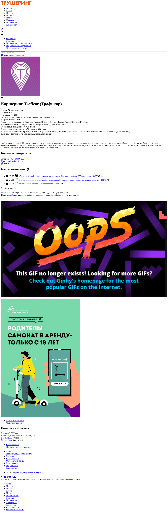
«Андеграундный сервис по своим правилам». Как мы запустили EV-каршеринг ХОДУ (58, 176)
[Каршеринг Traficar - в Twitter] (5, 163)
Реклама (10, 41)
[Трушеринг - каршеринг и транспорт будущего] (16, 4)
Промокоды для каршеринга (19, 43)
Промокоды (11, 22)
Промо (9, 18)
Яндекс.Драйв (7, 435)
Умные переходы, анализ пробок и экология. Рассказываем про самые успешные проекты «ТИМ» (63, 180)
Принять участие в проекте (18, 447)
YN (19, 479)
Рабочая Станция (72, 479)
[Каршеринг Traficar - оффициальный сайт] (2, 163)
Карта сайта (11, 468)
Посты (9, 8)
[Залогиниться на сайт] (2, 29)
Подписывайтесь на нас (12, 195)
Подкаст (10, 15)
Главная (9, 451)
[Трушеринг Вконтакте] (2, 477)
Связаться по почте (14, 423)
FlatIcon (35, 479)
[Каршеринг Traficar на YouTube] (7, 163)
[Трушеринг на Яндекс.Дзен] (8, 477)
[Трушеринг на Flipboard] (15, 477)
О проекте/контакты (15, 461)
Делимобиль (6, 440)
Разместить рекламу (15, 420)
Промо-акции (12, 495)
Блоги (9, 11)
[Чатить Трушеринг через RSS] (13, 477)
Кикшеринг (11, 25)
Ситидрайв (6, 433)
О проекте (10, 38)
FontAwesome (47, 479)
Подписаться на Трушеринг (18, 46)
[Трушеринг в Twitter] (10, 477)
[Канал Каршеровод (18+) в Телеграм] (5, 477)
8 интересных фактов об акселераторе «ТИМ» (39, 184)
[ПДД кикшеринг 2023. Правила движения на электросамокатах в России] (84, 358)
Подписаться (12, 465)
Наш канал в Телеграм (13, 55)
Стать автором (12, 444)
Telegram (27, 472)
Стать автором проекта (16, 48)
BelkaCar (5, 438)
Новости (10, 13)
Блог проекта (12, 463)
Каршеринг (11, 20)
